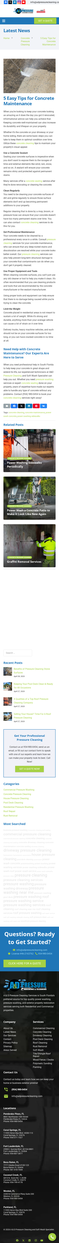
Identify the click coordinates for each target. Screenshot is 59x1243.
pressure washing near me (23, 890)
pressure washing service (23, 901)
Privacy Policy (10, 1042)
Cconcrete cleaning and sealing (39, 830)
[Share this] (14, 406)
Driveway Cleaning (42, 1035)
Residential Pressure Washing (18, 807)
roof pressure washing (27, 913)
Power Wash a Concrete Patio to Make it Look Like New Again (28, 512)
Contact (7, 1039)
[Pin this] (36, 406)
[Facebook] (6, 2)
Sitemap (7, 1046)
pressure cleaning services (23, 880)
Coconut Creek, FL (12, 1175)
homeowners (8, 855)
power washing (41, 863)
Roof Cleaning (40, 1042)
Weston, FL (9, 1191)
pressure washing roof (31, 897)
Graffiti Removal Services (24, 562)
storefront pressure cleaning (33, 921)
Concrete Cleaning (42, 1032)
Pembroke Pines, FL (13, 1114)
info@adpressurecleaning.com (27, 1096)
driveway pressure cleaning (27, 850)
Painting (37, 1067)
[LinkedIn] (15, 2)
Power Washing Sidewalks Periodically (24, 464)
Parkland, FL (9, 1207)
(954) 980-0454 (19, 1089)
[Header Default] (23, 11)
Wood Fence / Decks (43, 1059)
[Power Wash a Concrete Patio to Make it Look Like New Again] (29, 478)
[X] (10, 2)
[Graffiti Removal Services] (29, 526)
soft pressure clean (38, 917)
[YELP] (41, 11)
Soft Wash (38, 1050)
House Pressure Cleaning (16, 798)
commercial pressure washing (14, 839)
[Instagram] (19, 2)
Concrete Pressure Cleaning (17, 794)
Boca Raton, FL (11, 1162)
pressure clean (8, 876)
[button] (3, 20)
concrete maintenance (35, 412)
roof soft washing (9, 917)
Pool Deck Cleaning (13, 802)
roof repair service (48, 913)
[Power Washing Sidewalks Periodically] (29, 431)
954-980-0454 (45, 953)
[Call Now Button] (52, 1237)
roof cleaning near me (24, 909)
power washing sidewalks (28, 416)
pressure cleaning (31, 254)
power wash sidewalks (45, 871)
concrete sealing (34, 181)
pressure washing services (24, 905)
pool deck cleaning (25, 859)
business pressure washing (15, 830)
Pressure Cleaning (12, 375)
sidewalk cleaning (22, 917)
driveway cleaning (37, 847)
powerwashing (27, 863)
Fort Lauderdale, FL (13, 1146)
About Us (8, 1028)
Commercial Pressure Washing (18, 789)
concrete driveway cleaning (32, 842)
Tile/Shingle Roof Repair (42, 1055)
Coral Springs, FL (12, 1130)
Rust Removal (10, 815)
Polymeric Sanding (42, 1063)
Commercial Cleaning (44, 1028)
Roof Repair (9, 811)
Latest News (9, 1032)
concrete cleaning (25, 143)
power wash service (25, 871)
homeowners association (22, 855)
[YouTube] (23, 2)
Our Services (9, 1035)
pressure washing (44, 379)
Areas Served (10, 1050)
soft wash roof (15, 921)
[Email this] (6, 406)
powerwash (38, 860)
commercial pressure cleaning (27, 834)
